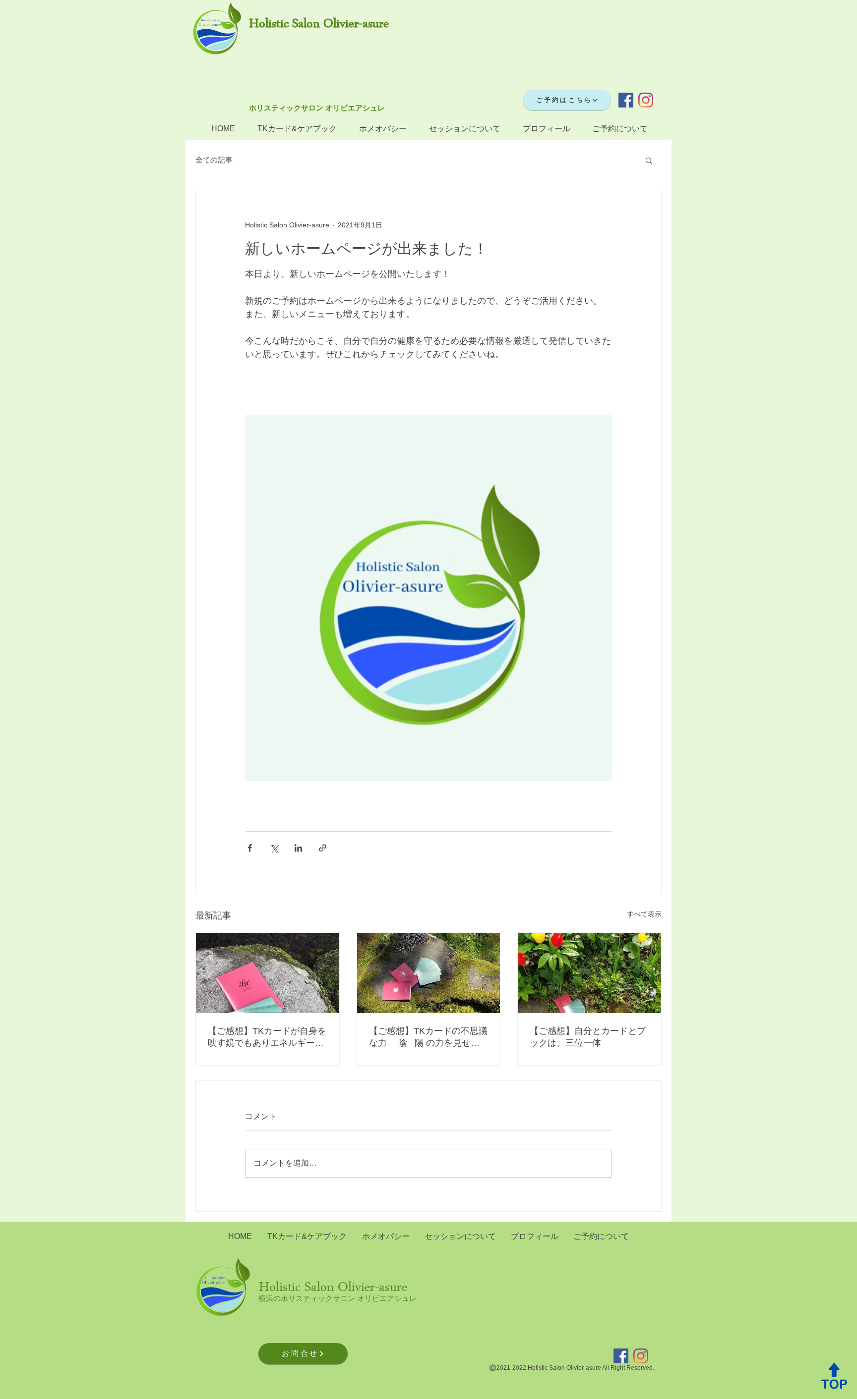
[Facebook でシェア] (249, 848)
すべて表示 (644, 914)
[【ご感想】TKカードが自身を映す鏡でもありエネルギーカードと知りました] (267, 973)
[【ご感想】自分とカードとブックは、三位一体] (589, 973)
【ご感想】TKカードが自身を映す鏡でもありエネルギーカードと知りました (267, 1037)
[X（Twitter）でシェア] (274, 848)
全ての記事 (214, 160)
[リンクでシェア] (322, 848)
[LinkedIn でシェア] (298, 848)
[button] (649, 160)
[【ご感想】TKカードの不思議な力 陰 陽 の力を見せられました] (428, 973)
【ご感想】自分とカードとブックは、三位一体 (588, 1037)
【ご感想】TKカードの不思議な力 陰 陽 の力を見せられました (428, 1037)
